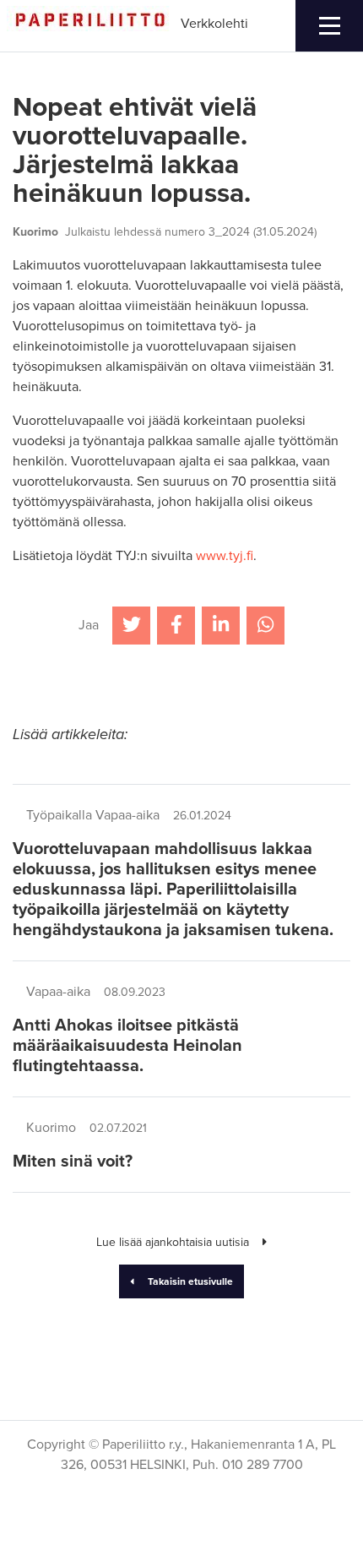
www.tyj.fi (224, 555)
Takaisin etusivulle (190, 1281)
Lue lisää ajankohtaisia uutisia (172, 1242)
